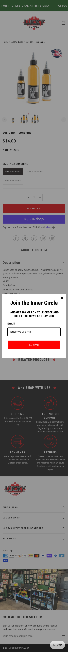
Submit (34, 344)
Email (11, 323)
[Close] (62, 298)
